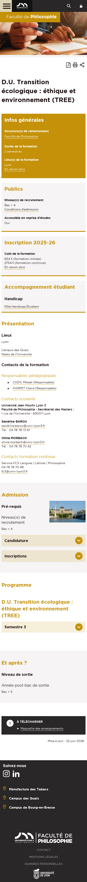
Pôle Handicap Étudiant (21, 306)
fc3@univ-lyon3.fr (14, 471)
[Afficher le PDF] (68, 65)
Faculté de (31, 16)
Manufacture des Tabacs (28, 789)
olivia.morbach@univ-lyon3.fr (23, 442)
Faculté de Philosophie (21, 136)
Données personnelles (44, 863)
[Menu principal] (6, 6)
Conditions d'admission (21, 209)
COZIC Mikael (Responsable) (33, 382)
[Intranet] (81, 6)
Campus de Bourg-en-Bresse (32, 807)
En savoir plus (14, 169)
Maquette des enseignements (41, 728)
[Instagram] (6, 773)
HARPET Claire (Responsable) (34, 388)
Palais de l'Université (16, 354)
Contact (43, 849)
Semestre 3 (15, 627)
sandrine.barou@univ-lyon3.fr (23, 425)
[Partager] (82, 66)
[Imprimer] (75, 65)
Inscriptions (15, 556)
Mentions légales (43, 856)
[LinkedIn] (16, 773)
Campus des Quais (24, 798)
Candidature (16, 540)
